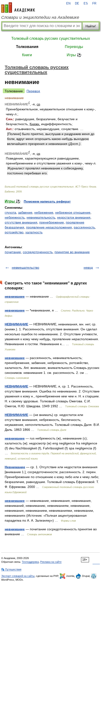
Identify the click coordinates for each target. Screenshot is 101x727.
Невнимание (15, 467)
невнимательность (41, 217)
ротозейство (14, 232)
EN (68, 3)
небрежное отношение (72, 212)
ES (86, 3)
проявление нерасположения (49, 227)
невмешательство (25, 267)
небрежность (15, 217)
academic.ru (18, 7)
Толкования (27, 47)
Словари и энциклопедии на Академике (40, 17)
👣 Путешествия (11, 569)
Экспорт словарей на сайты (18, 576)
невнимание (15, 296)
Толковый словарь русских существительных (50, 38)
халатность (34, 232)
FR (94, 3)
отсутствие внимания (21, 222)
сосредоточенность (38, 252)
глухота (10, 212)
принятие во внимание (72, 252)
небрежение (43, 212)
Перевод (33, 91)
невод (88, 267)
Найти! (90, 26)
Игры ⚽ (74, 55)
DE (77, 3)
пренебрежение (51, 222)
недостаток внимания (73, 217)
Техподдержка (30, 561)
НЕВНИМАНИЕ (16, 324)
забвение (25, 212)
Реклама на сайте (51, 561)
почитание (13, 252)
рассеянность (84, 227)
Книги (27, 55)
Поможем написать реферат (47, 201)
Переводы (74, 47)
